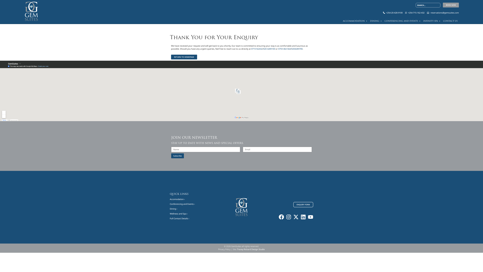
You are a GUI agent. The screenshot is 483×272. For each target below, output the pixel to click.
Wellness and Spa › (179, 213)
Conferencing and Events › (182, 204)
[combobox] (428, 5)
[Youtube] (310, 217)
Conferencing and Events (401, 21)
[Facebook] (281, 217)
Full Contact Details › (179, 218)
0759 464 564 (284, 48)
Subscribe (177, 156)
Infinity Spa (430, 21)
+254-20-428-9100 (394, 12)
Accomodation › (177, 199)
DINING (374, 21)
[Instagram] (288, 217)
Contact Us (450, 21)
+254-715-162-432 (416, 12)
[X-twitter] (296, 217)
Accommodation (354, 21)
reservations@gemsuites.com (445, 12)
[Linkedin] (303, 217)
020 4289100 (269, 48)
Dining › (173, 208)
